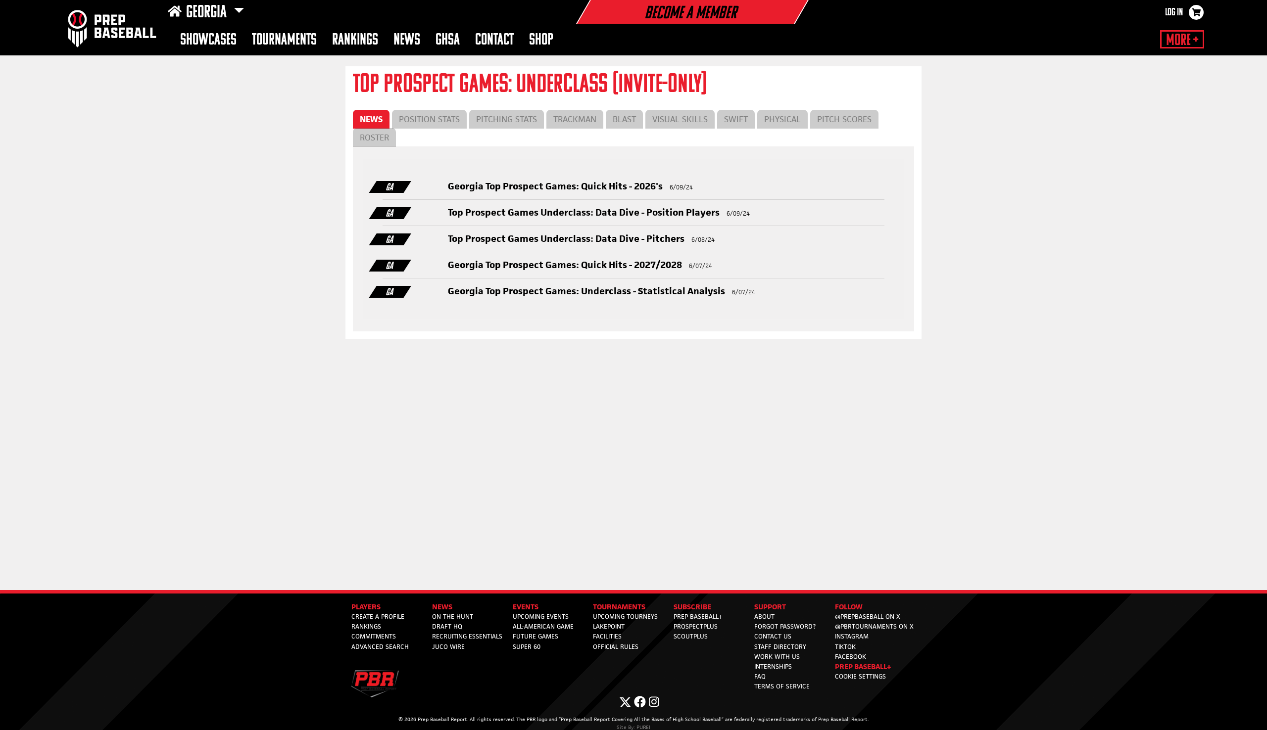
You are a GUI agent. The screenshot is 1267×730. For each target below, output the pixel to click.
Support (770, 606)
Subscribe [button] (692, 606)
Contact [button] (494, 40)
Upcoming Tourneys (625, 616)
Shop (541, 40)
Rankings (355, 40)
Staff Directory (780, 646)
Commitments (373, 636)
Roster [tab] (374, 137)
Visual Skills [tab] (680, 119)
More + (1182, 40)
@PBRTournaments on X (874, 626)
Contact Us (772, 636)
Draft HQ (447, 626)
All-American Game (543, 626)
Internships (773, 666)
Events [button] (525, 606)
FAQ (760, 676)
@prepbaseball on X (867, 616)
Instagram (852, 636)
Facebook (850, 656)
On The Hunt (452, 616)
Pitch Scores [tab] (844, 119)
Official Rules (615, 646)
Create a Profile (377, 616)
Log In (1174, 13)
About (764, 616)
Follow (849, 606)
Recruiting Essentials (467, 636)
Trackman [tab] (574, 119)
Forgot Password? (785, 626)
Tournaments (284, 40)
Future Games (535, 636)
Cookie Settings (860, 676)
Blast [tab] (624, 119)
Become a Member (690, 14)
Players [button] (366, 606)
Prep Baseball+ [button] (863, 666)
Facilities (607, 636)
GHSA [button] (448, 40)
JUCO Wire (448, 646)
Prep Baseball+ (698, 616)
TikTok (845, 646)
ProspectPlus (696, 626)
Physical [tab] (782, 119)
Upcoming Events (541, 616)
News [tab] (371, 119)
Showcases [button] (208, 40)
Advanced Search (380, 646)
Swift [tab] (736, 119)
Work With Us (777, 656)
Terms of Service (782, 686)
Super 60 (526, 646)
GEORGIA (208, 13)
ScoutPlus (691, 636)
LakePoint (609, 626)
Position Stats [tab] (429, 119)
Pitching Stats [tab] (506, 119)
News (406, 40)
